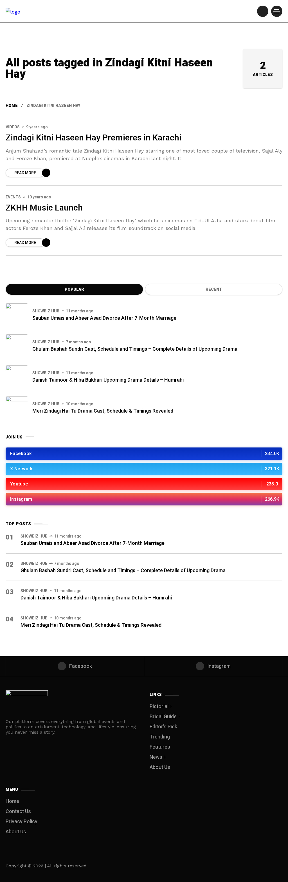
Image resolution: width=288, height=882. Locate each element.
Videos (13, 127)
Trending (160, 737)
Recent (214, 289)
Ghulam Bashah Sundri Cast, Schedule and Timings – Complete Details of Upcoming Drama (134, 349)
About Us (160, 767)
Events (13, 197)
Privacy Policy (21, 821)
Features (160, 747)
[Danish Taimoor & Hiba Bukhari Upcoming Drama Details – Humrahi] (17, 376)
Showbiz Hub (45, 311)
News (156, 757)
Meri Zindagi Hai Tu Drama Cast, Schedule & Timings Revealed (102, 411)
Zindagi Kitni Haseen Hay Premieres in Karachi (93, 138)
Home (12, 106)
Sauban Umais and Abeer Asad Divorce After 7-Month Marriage (104, 318)
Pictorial (159, 706)
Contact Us (18, 811)
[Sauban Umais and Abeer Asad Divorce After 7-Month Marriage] (17, 314)
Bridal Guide (163, 716)
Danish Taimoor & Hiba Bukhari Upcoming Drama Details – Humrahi (108, 380)
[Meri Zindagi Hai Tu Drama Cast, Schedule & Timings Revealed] (17, 407)
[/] (262, 11)
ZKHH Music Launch (44, 208)
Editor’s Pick (163, 727)
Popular (74, 289)
